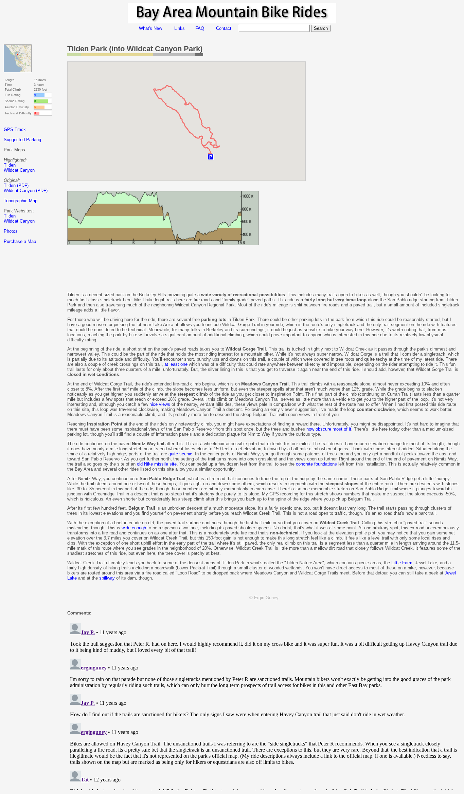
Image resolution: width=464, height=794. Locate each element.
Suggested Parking (22, 139)
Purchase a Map (20, 241)
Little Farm (401, 562)
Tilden (10, 165)
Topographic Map (20, 200)
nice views (159, 404)
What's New (150, 28)
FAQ (199, 28)
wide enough (134, 527)
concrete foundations (316, 464)
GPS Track (15, 129)
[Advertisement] (31, 369)
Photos (11, 231)
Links (179, 28)
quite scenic (180, 453)
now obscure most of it (328, 429)
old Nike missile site (157, 464)
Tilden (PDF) (16, 185)
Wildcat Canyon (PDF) (26, 190)
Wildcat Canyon (19, 170)
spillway (107, 578)
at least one (176, 364)
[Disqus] (263, 705)
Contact (223, 28)
